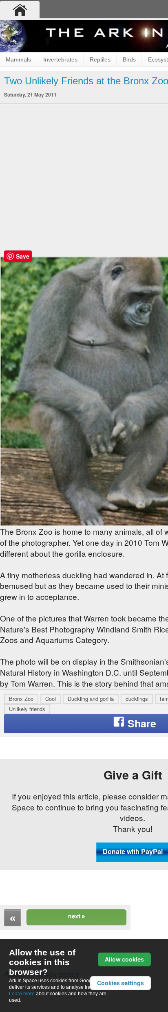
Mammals (18, 59)
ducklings (137, 698)
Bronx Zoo (21, 698)
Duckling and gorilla (91, 698)
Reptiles (100, 59)
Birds (129, 59)
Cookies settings (120, 982)
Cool (50, 698)
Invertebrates (60, 59)
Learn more (22, 993)
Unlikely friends (27, 709)
